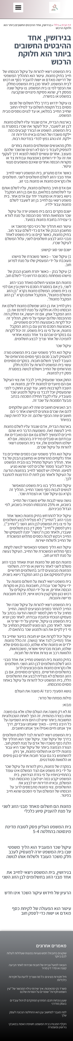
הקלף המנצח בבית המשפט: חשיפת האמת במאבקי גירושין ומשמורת (37, 1025)
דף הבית (66, 25)
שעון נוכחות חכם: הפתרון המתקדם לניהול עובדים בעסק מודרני (38, 1002)
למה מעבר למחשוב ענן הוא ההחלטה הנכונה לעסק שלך (37, 1013)
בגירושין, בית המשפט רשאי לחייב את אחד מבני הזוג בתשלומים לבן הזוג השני (36, 874)
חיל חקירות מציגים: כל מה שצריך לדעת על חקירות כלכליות (37, 978)
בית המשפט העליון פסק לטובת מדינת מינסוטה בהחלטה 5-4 (38, 828)
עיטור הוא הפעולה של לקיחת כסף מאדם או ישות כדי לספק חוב (41, 910)
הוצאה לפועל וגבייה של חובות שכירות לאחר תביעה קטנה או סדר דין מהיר (37, 966)
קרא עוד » (66, 815)
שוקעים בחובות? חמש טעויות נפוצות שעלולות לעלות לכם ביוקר (36, 954)
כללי (56, 25)
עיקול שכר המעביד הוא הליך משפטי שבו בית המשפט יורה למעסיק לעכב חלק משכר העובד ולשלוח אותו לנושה (38, 851)
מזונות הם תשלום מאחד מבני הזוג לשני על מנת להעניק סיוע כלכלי (36, 808)
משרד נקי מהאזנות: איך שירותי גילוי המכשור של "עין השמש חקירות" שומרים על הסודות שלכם (36, 990)
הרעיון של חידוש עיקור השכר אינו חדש (37, 892)
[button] (18, 8)
